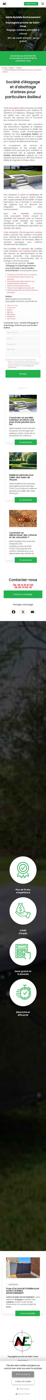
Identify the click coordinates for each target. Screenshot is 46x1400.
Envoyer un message (23, 594)
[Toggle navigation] (42, 4)
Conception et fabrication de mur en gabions (22, 275)
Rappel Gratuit (31, 4)
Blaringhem (11, 314)
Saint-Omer (11, 319)
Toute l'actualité (27, 1311)
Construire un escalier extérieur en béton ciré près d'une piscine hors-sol (22, 421)
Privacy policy (24, 1394)
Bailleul (19, 68)
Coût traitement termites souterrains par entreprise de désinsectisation (20, 282)
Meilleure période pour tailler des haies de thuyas (21, 477)
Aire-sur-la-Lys (12, 305)
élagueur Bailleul (28, 197)
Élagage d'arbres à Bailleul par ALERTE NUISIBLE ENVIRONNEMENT (22, 1291)
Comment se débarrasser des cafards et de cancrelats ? (23, 535)
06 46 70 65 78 (30, 58)
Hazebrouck (11, 316)
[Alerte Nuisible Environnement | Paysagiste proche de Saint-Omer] (4, 3)
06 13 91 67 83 (30, 56)
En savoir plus (26, 442)
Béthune (10, 312)
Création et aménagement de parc (18, 286)
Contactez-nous (23, 61)
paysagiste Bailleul (17, 108)
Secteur (11, 68)
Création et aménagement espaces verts (20, 288)
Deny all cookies (23, 1381)
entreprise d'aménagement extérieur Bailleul (23, 233)
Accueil (4, 68)
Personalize (24, 1389)
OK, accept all (24, 1374)
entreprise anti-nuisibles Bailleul (23, 251)
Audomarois (11, 308)
